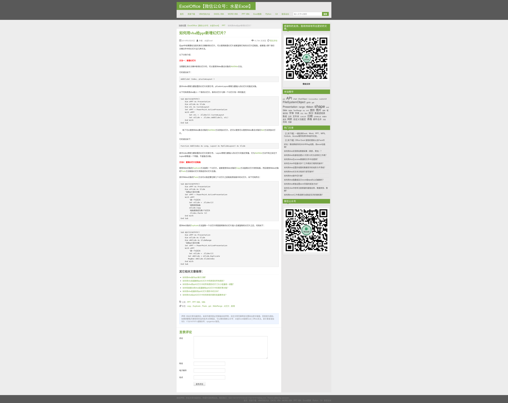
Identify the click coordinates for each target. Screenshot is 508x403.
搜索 (325, 14)
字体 (291, 113)
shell (327, 107)
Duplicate (196, 168)
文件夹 (296, 116)
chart (295, 99)
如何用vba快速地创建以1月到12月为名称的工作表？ (305, 155)
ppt (209, 306)
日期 (310, 116)
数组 (285, 116)
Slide (285, 110)
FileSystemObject (294, 102)
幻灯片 (227, 306)
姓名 (181, 363)
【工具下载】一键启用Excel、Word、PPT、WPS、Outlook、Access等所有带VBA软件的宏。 (305, 134)
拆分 (311, 113)
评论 (181, 338)
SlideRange (217, 306)
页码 (285, 122)
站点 (181, 377)
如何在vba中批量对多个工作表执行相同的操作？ (304, 163)
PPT (223, 25)
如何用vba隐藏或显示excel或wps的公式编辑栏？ (304, 179)
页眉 (324, 119)
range (302, 106)
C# (276, 14)
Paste (183, 171)
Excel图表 (257, 14)
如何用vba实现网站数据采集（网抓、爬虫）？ (303, 151)
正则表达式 (317, 117)
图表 (324, 110)
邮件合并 (317, 119)
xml (307, 110)
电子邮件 (183, 370)
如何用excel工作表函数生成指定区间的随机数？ (304, 194)
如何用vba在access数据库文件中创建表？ (301, 159)
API (289, 98)
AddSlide (234, 66)
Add (262, 130)
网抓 (289, 119)
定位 (301, 113)
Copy (238, 168)
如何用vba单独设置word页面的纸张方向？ (301, 183)
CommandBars (313, 99)
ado (284, 99)
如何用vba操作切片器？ (294, 175)
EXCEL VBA (219, 14)
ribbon (309, 106)
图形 (312, 110)
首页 (182, 14)
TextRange (297, 110)
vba (304, 110)
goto (309, 102)
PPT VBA (245, 14)
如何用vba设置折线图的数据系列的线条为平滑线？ (305, 167)
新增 (233, 306)
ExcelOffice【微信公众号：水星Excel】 (216, 6)
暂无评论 (273, 40)
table (290, 110)
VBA (203, 302)
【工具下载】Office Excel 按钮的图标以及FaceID (304, 140)
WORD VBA (233, 14)
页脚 (290, 122)
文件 (290, 116)
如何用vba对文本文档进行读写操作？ (299, 171)
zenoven (285, 397)
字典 (297, 113)
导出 (306, 113)
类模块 (324, 117)
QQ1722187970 (235, 397)
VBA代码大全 (204, 14)
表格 (309, 119)
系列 (284, 119)
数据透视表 (320, 113)
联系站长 (285, 14)
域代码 (285, 113)
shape (319, 106)
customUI (323, 99)
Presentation (290, 106)
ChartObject (302, 99)
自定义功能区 (299, 119)
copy (189, 306)
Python (268, 14)
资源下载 (191, 14)
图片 (318, 110)
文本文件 (303, 117)
